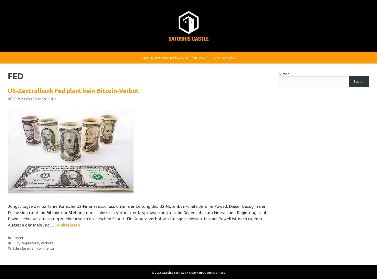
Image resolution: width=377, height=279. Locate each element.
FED (16, 243)
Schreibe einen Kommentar (34, 248)
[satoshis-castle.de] (189, 25)
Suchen (284, 74)
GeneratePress (214, 272)
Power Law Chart (224, 57)
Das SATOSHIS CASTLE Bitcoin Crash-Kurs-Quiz (173, 57)
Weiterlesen (68, 225)
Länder (18, 238)
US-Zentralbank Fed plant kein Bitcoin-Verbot (73, 90)
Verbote (47, 243)
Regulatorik (30, 243)
